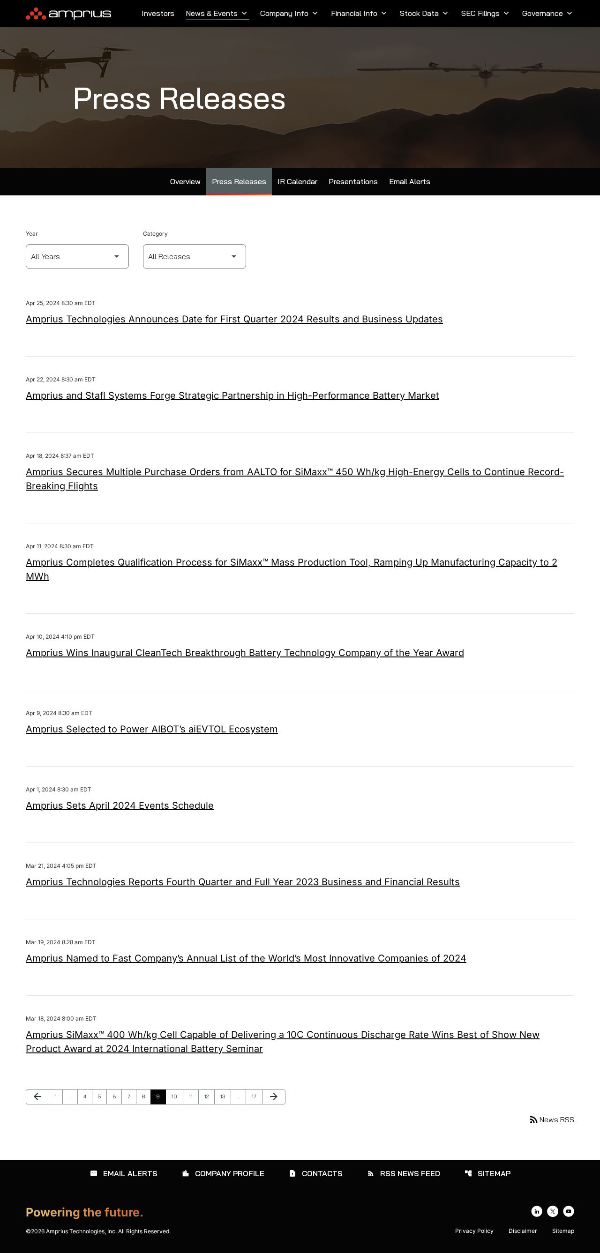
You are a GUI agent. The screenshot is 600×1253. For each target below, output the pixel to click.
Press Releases (239, 181)
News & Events (217, 13)
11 (193, 1096)
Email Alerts (409, 181)
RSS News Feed (403, 1173)
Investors (158, 13)
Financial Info (360, 13)
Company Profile (223, 1173)
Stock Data (425, 13)
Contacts (316, 1173)
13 (225, 1096)
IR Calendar (297, 181)
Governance (548, 13)
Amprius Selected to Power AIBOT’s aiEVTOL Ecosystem (152, 729)
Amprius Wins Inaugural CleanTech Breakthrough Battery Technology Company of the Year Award (245, 652)
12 (209, 1096)
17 (256, 1096)
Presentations (353, 181)
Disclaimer (523, 1231)
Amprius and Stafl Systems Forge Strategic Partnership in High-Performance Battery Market (232, 395)
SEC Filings (486, 13)
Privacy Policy (474, 1231)
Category (155, 233)
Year (32, 233)
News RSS (551, 1119)
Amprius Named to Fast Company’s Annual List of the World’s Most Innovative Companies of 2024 (246, 958)
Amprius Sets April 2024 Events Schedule (120, 805)
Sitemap (487, 1173)
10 (177, 1096)
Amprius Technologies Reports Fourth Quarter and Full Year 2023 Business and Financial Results (243, 882)
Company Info (290, 13)
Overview (185, 181)
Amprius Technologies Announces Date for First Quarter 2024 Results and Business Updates (234, 319)
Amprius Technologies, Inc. (81, 1231)
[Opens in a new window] (536, 1211)
